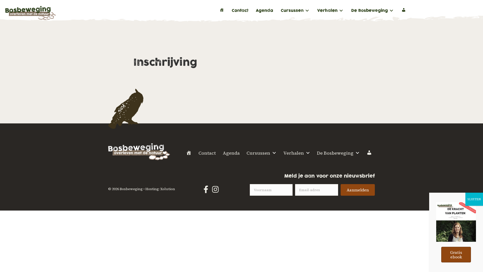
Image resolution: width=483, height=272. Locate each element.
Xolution (167, 188)
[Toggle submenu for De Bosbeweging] (391, 11)
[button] (358, 190)
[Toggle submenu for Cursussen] (307, 11)
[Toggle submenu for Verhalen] (341, 11)
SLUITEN (474, 199)
